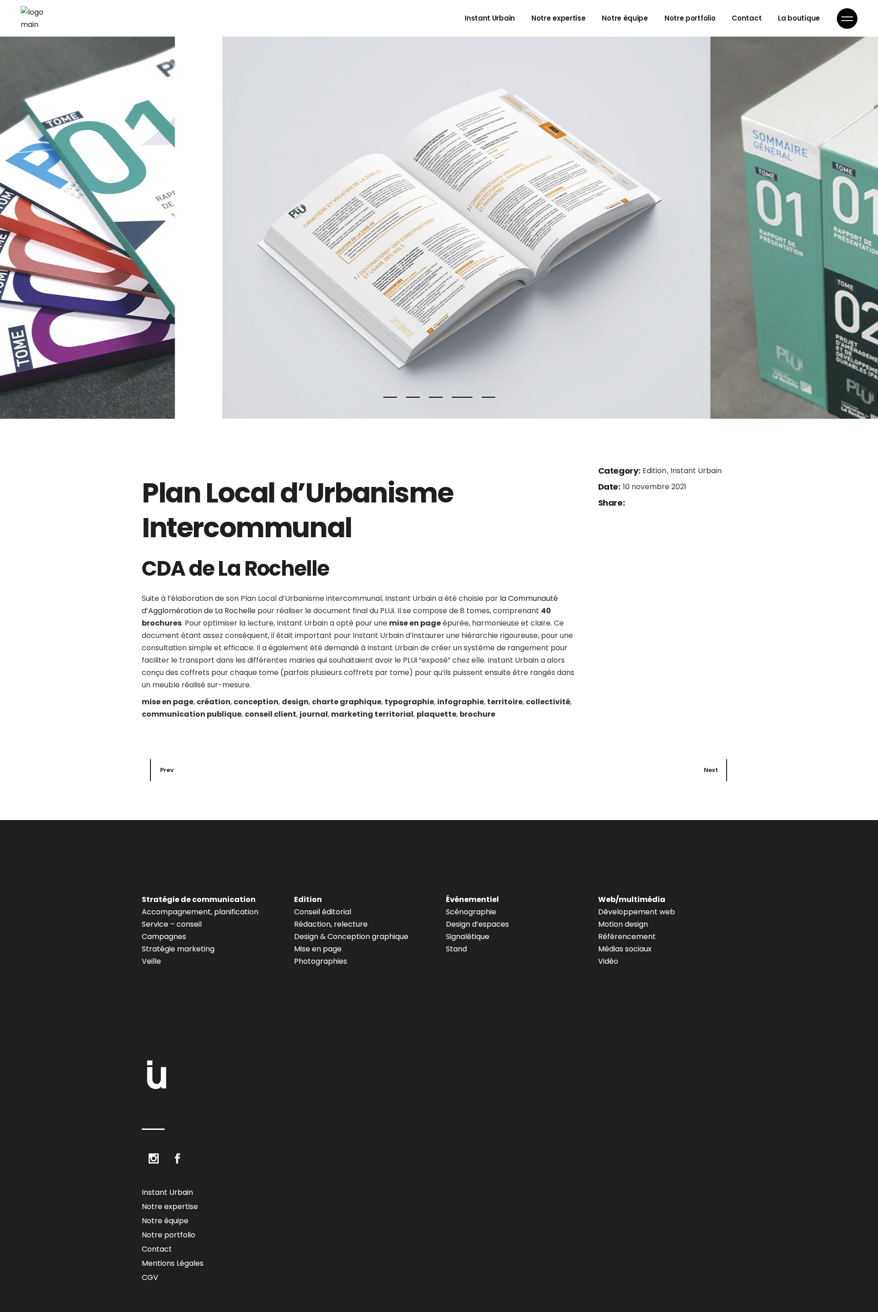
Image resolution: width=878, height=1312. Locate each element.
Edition (655, 470)
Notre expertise (170, 1206)
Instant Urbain (696, 470)
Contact (157, 1249)
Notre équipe (165, 1220)
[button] (390, 397)
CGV (150, 1277)
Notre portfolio (168, 1235)
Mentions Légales (172, 1263)
